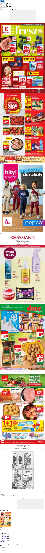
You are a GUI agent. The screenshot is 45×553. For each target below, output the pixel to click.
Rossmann (1, 303)
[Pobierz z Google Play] (3, 4)
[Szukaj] (1, 8)
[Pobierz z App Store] (10, 4)
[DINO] (22, 373)
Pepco (1, 233)
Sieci (2, 2)
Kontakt (4, 2)
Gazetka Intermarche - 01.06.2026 (5, 540)
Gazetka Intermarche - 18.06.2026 (5, 538)
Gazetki (1, 2)
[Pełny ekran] (25, 446)
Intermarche (3, 9)
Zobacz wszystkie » (2, 541)
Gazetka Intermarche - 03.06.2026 (5, 539)
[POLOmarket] (22, 443)
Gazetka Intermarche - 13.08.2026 (5, 534)
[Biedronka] (22, 162)
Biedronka (1, 163)
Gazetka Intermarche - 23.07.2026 (5, 536)
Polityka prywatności (4, 550)
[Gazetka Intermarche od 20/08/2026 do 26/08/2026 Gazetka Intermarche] (5, 526)
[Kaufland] (22, 92)
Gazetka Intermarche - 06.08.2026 (5, 535)
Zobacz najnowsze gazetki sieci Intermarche (25, 448)
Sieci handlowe (3, 547)
